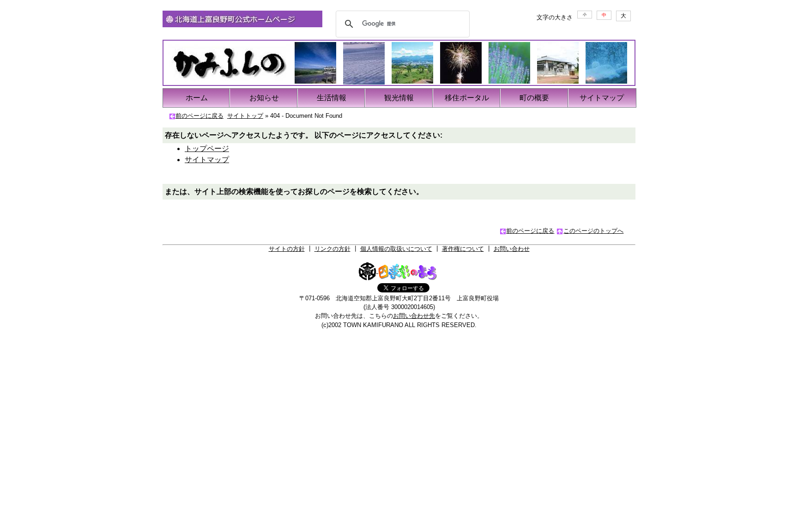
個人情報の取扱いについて (396, 248)
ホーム (197, 98)
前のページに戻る (199, 115)
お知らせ (264, 98)
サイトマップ (602, 98)
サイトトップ (245, 115)
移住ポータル (467, 98)
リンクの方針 (332, 248)
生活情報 (331, 98)
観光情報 (399, 98)
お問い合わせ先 (414, 315)
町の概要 (534, 98)
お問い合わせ (512, 248)
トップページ (207, 148)
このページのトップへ (593, 230)
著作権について (463, 248)
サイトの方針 (287, 248)
